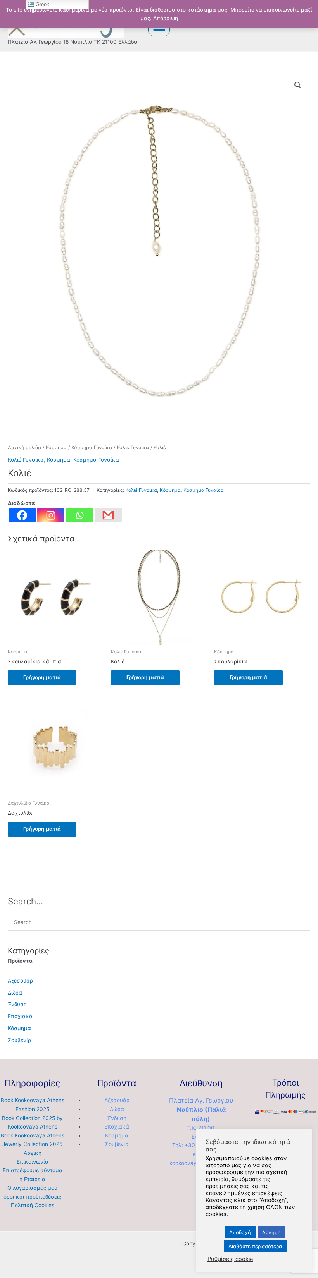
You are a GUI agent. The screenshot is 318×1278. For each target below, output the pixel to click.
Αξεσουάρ (20, 980)
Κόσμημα (56, 447)
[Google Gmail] (108, 515)
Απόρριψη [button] (165, 18)
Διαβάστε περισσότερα (255, 1246)
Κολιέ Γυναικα (133, 447)
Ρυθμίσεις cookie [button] (230, 1259)
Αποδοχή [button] (240, 1232)
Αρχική (32, 1153)
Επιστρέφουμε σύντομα (32, 1170)
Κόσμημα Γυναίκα (91, 447)
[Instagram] (50, 515)
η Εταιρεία (32, 1179)
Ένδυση (17, 1004)
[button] (298, 85)
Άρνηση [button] (271, 1232)
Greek (41, 4)
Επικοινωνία (32, 1162)
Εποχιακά (20, 1016)
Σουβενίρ (19, 1040)
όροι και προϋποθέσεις (32, 1197)
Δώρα (15, 992)
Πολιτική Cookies (32, 1205)
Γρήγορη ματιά (42, 677)
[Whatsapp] (79, 515)
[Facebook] (22, 515)
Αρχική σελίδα (24, 447)
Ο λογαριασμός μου (32, 1188)
